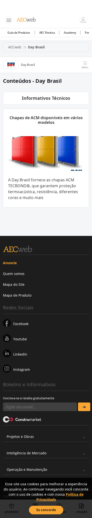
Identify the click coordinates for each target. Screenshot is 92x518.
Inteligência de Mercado (26, 453)
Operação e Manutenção (27, 469)
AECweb (14, 47)
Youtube (20, 339)
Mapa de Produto (17, 295)
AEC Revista (47, 32)
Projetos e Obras (20, 436)
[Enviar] (84, 407)
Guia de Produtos (18, 32)
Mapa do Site (14, 284)
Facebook (20, 323)
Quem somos (14, 273)
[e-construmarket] (22, 419)
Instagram (21, 369)
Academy (70, 32)
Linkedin (20, 354)
